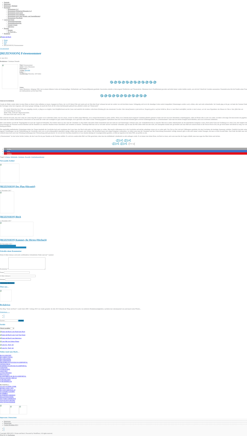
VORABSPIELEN (6, 381)
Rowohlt (27, 70)
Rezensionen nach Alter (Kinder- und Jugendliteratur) (24, 16)
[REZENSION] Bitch (10, 216)
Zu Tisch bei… (12, 32)
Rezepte (6, 28)
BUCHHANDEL (5, 359)
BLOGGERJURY (5, 355)
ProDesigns (11, 435)
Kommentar (4, 269)
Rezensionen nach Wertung (16, 14)
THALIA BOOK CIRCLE (8, 378)
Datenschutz (7, 423)
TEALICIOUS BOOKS (7, 400)
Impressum (7, 4)
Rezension (7, 7)
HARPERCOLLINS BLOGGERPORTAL (13, 366)
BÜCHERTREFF (5, 360)
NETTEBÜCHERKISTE (8, 398)
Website (2, 279)
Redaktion (7, 33)
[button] (8, 149)
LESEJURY (4, 367)
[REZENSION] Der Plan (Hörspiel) (17, 186)
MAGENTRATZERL (7, 397)
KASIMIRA (4, 393)
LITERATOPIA (5, 369)
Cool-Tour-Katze (9, 20)
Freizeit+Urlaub (12, 25)
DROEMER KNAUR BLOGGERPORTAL (14, 362)
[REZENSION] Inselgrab (8, 246)
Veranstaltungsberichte (14, 23)
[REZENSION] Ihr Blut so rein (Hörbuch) (13, 247)
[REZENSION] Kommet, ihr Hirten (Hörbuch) (23, 240)
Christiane (21, 157)
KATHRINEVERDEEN (7, 395)
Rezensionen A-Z (13, 9)
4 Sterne (7, 157)
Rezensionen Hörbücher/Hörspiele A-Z (20, 11)
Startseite (6, 2)
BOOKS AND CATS (6, 388)
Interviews (11, 26)
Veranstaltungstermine (14, 21)
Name (2, 272)
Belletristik (14, 157)
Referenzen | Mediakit (10, 6)
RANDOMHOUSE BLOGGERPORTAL (13, 376)
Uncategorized (4, 48)
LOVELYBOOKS (6, 373)
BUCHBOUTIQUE (6, 357)
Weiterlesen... (5, 312)
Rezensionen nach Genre (15, 13)
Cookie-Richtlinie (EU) (11, 425)
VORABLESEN (5, 380)
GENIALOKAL (5, 364)
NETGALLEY (4, 374)
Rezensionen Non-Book (15, 18)
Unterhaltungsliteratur (37, 157)
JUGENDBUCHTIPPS (7, 392)
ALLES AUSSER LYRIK (8, 386)
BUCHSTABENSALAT (7, 390)
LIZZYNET (4, 371)
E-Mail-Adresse (5, 276)
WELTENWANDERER (7, 402)
